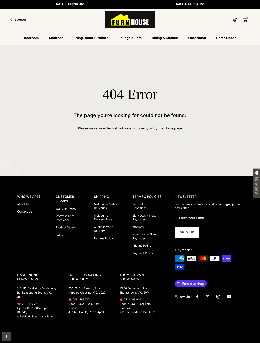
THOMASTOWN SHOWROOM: (132, 277)
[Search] (12, 19)
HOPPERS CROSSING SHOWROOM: (84, 277)
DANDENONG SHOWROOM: (27, 277)
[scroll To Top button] (6, 336)
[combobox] (26, 19)
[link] (31, 38)
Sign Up (187, 232)
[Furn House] (130, 19)
